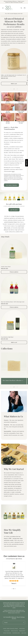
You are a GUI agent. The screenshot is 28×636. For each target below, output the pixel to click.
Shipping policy (22, 630)
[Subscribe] (23, 622)
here (13, 171)
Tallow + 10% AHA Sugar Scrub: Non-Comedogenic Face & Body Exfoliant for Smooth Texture (13, 76)
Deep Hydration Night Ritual (7, 337)
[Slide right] (17, 89)
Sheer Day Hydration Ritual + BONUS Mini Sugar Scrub (12, 301)
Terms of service (14, 630)
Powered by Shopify (14, 628)
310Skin (8, 628)
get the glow (14, 209)
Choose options (14, 272)
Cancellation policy (16, 632)
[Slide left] (10, 89)
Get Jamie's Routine (11, 185)
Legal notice (23, 632)
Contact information (7, 632)
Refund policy (22, 628)
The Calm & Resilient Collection (12, 380)
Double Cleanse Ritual (5, 266)
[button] (2, 8)
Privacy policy (7, 630)
